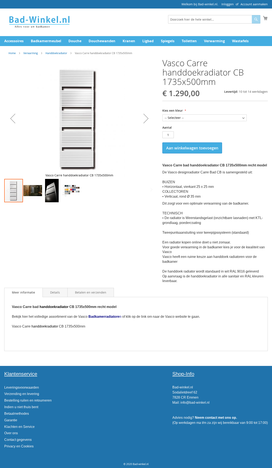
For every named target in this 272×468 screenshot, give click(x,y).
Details (55, 292)
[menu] (136, 41)
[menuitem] (14, 41)
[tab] (23, 292)
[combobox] (214, 19)
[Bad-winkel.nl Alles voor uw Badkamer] (39, 22)
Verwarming (30, 53)
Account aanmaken (254, 4)
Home (12, 53)
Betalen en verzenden (90, 292)
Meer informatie (23, 292)
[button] (12, 118)
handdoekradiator (54, 307)
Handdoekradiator (56, 53)
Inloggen (227, 4)
